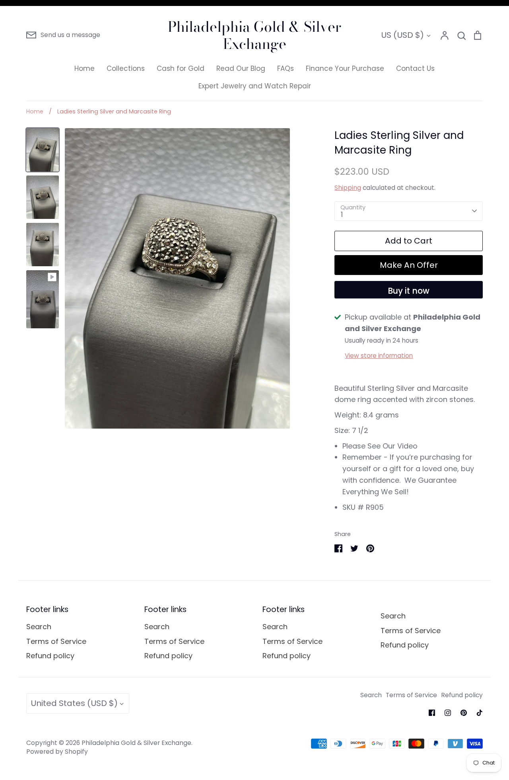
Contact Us (415, 68)
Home (84, 68)
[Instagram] (448, 713)
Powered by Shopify (57, 751)
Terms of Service (56, 641)
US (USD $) (402, 35)
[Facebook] (432, 713)
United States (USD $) (74, 703)
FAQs (285, 68)
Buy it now (408, 290)
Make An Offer (409, 265)
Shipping (347, 187)
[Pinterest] (464, 713)
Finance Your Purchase (345, 68)
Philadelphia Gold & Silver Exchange (254, 35)
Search (38, 627)
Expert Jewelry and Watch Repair (254, 86)
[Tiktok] (480, 713)
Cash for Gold (180, 68)
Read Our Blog (240, 68)
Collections (126, 68)
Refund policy (50, 656)
